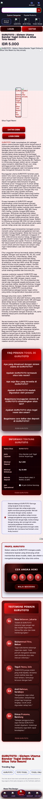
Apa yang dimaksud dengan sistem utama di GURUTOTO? (21, 365)
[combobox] (19, 10)
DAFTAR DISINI (14, 130)
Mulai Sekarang (26, 587)
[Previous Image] (2, 69)
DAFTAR (32, 29)
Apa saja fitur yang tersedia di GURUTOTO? (21, 382)
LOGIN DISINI (13, 136)
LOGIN (11, 29)
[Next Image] (41, 69)
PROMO (5, 796)
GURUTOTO (6, 142)
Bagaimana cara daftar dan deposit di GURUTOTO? (21, 420)
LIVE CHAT (38, 796)
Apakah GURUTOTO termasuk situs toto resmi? (21, 374)
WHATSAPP (30, 796)
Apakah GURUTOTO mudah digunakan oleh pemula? (21, 391)
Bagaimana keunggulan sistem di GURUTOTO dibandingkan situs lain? (21, 401)
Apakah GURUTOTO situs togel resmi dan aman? (21, 411)
